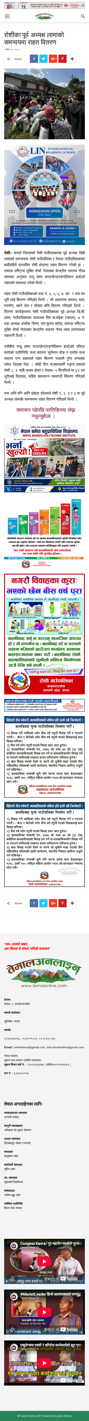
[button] (83, 16)
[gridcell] (44, 326)
